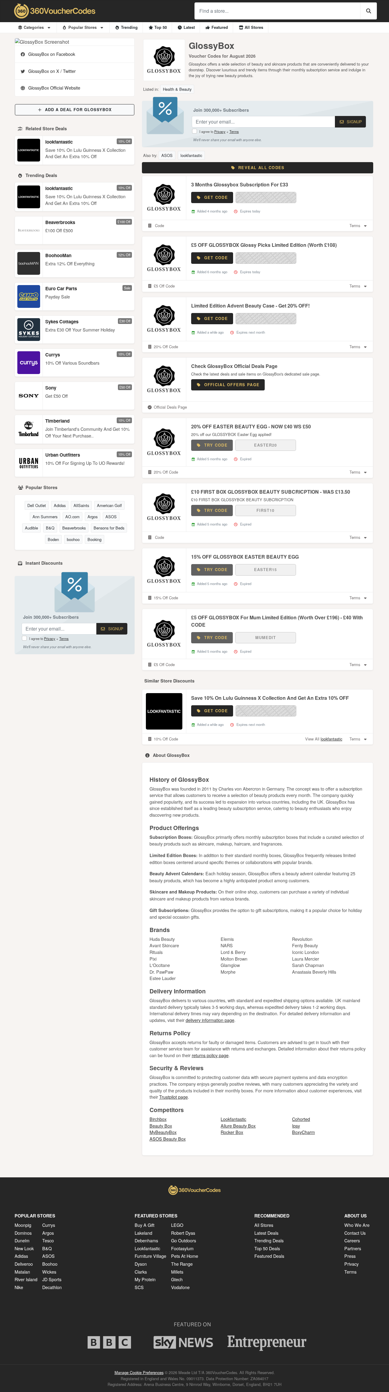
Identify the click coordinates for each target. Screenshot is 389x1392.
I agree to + (49, 638)
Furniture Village (150, 1256)
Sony (50, 387)
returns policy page (210, 1055)
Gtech (177, 1279)
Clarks (141, 1271)
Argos (93, 516)
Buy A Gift (144, 1225)
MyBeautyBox (163, 1132)
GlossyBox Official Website (54, 87)
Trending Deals (269, 1240)
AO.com (72, 516)
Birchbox (158, 1119)
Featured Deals (269, 1256)
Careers (352, 1240)
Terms (64, 638)
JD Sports (51, 1279)
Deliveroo (24, 1264)
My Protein (145, 1279)
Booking (95, 539)
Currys (52, 354)
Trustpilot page (173, 1097)
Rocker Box (232, 1132)
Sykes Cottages (61, 321)
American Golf (109, 505)
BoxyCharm (303, 1132)
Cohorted (301, 1119)
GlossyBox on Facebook (51, 54)
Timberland (57, 420)
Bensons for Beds (109, 528)
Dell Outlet (36, 505)
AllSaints (81, 505)
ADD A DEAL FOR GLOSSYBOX (78, 109)
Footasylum (182, 1248)
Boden (53, 539)
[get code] (266, 197)
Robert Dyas (183, 1233)
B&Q (50, 528)
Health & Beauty (177, 89)
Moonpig (23, 1225)
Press (350, 1256)
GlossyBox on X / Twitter (52, 71)
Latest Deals (266, 1233)
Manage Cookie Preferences (139, 1372)
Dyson (141, 1264)
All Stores (254, 27)
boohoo (73, 539)
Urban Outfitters (62, 454)
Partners (352, 1248)
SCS (139, 1287)
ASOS (111, 516)
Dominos (23, 1233)
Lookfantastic (233, 1119)
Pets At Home (184, 1256)
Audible (31, 528)
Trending (129, 27)
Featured (220, 27)
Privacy (49, 638)
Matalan (22, 1271)
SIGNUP (115, 628)
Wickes (49, 1271)
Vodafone (180, 1287)
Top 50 (160, 27)
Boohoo (49, 1264)
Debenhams (146, 1240)
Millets (177, 1271)
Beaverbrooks (60, 222)
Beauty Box (161, 1125)
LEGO (177, 1225)
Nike (19, 1287)
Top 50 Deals (267, 1248)
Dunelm (22, 1240)
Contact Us (355, 1233)
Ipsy (296, 1125)
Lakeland (143, 1233)
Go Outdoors (183, 1240)
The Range (182, 1264)
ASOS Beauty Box (168, 1138)
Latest (189, 27)
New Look (24, 1248)
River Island (26, 1279)
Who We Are (357, 1225)
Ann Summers (45, 516)
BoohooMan (58, 255)
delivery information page (210, 1020)
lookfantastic (59, 141)
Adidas (60, 505)
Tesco (48, 1240)
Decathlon (52, 1287)
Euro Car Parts (61, 288)
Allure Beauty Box (238, 1125)
